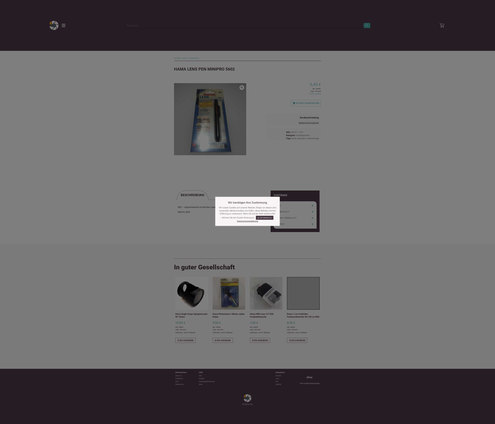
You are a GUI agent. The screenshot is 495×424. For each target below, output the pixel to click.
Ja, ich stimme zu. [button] (264, 218)
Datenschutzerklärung (247, 221)
